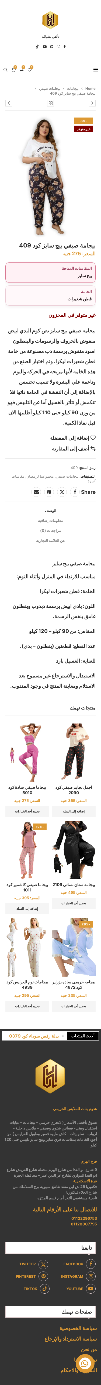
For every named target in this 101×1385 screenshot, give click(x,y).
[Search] (5, 70)
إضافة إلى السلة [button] (74, 811)
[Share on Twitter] (62, 492)
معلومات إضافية (50, 520)
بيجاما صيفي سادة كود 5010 (27, 790)
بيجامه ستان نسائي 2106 (74, 884)
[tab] (50, 510)
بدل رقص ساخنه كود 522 (36, 1036)
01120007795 (84, 1224)
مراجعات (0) (50, 530)
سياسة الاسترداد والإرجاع (71, 1338)
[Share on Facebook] (75, 492)
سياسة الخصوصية (78, 1328)
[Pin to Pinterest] (49, 492)
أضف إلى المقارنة (70, 449)
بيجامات (73, 88)
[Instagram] (58, 47)
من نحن (89, 1349)
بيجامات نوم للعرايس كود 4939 (27, 984)
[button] (63, 1036)
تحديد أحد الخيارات (27, 811)
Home (90, 88)
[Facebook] (65, 47)
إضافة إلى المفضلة (69, 438)
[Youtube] (45, 47)
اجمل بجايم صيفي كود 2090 (73, 790)
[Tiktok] (37, 47)
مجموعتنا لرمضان (40, 476)
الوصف (50, 510)
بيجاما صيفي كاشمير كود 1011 (27, 887)
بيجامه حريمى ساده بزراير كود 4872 (73, 984)
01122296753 (84, 1218)
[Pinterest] (51, 47)
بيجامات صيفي (49, 88)
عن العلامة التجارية (50, 540)
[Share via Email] (36, 492)
